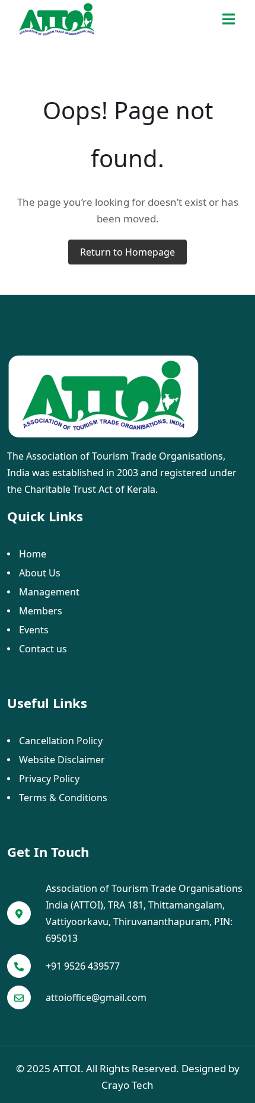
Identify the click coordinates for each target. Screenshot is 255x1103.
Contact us (43, 648)
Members (40, 610)
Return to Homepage (127, 252)
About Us (39, 572)
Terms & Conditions (63, 797)
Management (49, 591)
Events (34, 629)
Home (32, 553)
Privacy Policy (49, 778)
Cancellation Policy (61, 740)
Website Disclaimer (62, 759)
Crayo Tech (127, 1085)
